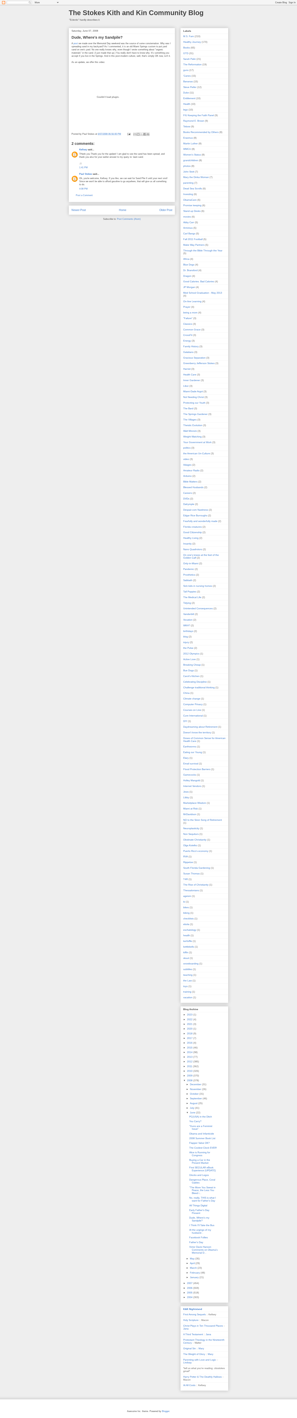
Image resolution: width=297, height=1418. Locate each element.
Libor (186, 386)
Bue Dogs (188, 670)
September (196, 1098)
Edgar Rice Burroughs (195, 515)
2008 (190, 1080)
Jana (186, 1328)
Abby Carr (188, 222)
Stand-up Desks (192, 211)
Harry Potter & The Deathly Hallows (202, 1376)
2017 (190, 1038)
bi (184, 901)
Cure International (193, 715)
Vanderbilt (188, 614)
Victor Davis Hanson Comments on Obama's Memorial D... (203, 1249)
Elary (186, 758)
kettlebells (188, 946)
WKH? (186, 625)
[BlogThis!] (138, 134)
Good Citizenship (192, 532)
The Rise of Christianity (195, 884)
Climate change (191, 698)
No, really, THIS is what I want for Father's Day (202, 1199)
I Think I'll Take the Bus (201, 1225)
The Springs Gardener (195, 414)
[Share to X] (141, 134)
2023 (190, 1014)
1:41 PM (83, 167)
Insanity (187, 543)
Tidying (187, 603)
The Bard (188, 408)
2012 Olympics (191, 653)
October (194, 1093)
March (193, 1267)
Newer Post (79, 210)
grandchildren (190, 160)
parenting (188, 182)
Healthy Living (191, 538)
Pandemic (188, 569)
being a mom (190, 312)
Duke (186, 92)
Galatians (188, 352)
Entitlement (189, 98)
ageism (187, 896)
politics (187, 447)
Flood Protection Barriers (196, 769)
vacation (187, 997)
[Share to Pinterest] (148, 134)
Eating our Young (192, 752)
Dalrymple (188, 504)
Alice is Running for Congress (199, 1154)
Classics (187, 323)
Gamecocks (189, 774)
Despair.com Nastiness (195, 509)
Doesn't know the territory (197, 732)
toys (185, 986)
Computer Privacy (193, 704)
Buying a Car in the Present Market (199, 1161)
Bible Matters (190, 481)
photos (187, 166)
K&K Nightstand (192, 1309)
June (193, 1112)
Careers (187, 493)
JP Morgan (189, 287)
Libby (186, 797)
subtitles (187, 969)
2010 (190, 1071)
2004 (190, 1297)
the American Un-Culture (196, 453)
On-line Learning (192, 301)
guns (186, 70)
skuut (186, 958)
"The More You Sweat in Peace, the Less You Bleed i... (202, 1190)
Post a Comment (84, 195)
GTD (185, 53)
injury (186, 642)
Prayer (186, 306)
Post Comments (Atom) (129, 219)
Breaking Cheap (192, 664)
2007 (190, 1283)
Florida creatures (192, 526)
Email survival (190, 763)
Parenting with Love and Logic (199, 1359)
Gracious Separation (194, 357)
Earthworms (189, 746)
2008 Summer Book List (202, 1138)
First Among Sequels (194, 1314)
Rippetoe (188, 862)
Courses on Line (192, 710)
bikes (186, 907)
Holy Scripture (191, 1320)
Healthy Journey (192, 42)
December (196, 1084)
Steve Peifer (189, 87)
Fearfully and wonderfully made (200, 521)
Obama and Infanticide (201, 1133)
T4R (185, 879)
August (194, 1103)
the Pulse (188, 648)
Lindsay (187, 1362)
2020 (190, 1028)
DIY (185, 721)
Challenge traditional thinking (199, 687)
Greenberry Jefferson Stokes (199, 363)
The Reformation (192, 64)
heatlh (186, 935)
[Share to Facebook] (144, 134)
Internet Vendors (192, 786)
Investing (188, 194)
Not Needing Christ (193, 397)
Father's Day (196, 1242)
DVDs (186, 498)
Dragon (187, 276)
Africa (186, 259)
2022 (190, 1019)
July (192, 1107)
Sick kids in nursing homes (197, 586)
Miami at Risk (190, 808)
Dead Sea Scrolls (192, 188)
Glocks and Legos (199, 1175)
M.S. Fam (188, 36)
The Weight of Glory (194, 1354)
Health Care (189, 374)
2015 (190, 1047)
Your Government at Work (197, 442)
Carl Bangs (189, 233)
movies (187, 216)
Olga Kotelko (190, 845)
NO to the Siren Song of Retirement (202, 820)
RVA (185, 856)
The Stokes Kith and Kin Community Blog (136, 12)
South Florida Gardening (196, 867)
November (196, 1089)
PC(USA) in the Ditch (200, 1116)
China (186, 693)
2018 (190, 1033)
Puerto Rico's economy (195, 851)
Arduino (187, 476)
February (195, 1272)
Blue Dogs (188, 264)
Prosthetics (189, 574)
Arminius (188, 227)
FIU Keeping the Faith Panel (198, 115)
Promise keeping (192, 205)
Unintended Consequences (198, 608)
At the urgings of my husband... (200, 1231)
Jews (186, 791)
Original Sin (189, 1348)
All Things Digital (198, 1205)
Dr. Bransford (190, 270)
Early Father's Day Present (199, 1211)
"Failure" (187, 318)
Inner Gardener (191, 380)
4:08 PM (83, 188)
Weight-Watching (192, 436)
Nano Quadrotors (192, 549)
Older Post (165, 210)
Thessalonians (191, 890)
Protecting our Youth (194, 402)
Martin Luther (190, 143)
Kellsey (83, 149)
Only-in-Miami (190, 563)
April (192, 1263)
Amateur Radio (191, 470)
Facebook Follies (198, 1237)
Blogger (165, 1411)
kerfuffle (187, 941)
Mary (201, 1348)
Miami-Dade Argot (193, 391)
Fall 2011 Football (193, 239)
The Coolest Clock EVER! (203, 1147)
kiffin (185, 952)
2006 (190, 1288)
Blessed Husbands (193, 487)
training (187, 991)
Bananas (188, 81)
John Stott (188, 171)
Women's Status (192, 154)
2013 (190, 1056)
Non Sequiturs (191, 834)
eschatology (189, 929)
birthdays (188, 631)
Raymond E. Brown (193, 120)
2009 (190, 1075)
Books (186, 47)
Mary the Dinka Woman (196, 177)
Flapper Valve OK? (199, 1143)
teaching (187, 975)
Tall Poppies (189, 591)
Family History (191, 346)
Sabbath (187, 580)
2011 (190, 1066)
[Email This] (135, 134)
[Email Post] (128, 134)
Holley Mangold (191, 780)
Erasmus (188, 137)
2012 (190, 1061)
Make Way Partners (194, 244)
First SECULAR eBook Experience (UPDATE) (202, 1169)
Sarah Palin (189, 59)
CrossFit (187, 335)
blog (185, 636)
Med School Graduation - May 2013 (202, 292)
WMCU (187, 149)
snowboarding (191, 963)
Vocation (187, 619)
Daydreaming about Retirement (200, 726)
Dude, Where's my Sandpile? (199, 1219)
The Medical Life (192, 597)
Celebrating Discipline (195, 681)
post (76, 43)
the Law (187, 980)
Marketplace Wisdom (194, 803)
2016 (190, 1042)
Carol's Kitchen (191, 676)
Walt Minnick (190, 431)
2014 (190, 1052)
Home (122, 210)
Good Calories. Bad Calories (198, 281)
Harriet (187, 369)
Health (186, 104)
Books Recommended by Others (201, 132)
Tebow (186, 126)
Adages (187, 464)
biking (186, 912)
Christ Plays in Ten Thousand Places (203, 1325)
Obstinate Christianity (194, 839)
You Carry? (195, 1121)
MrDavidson (189, 814)
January (194, 1277)
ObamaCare (190, 199)
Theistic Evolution (192, 425)
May (192, 1258)
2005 (190, 1292)
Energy (187, 340)
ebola (186, 924)
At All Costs (189, 1385)
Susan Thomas (191, 873)
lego (185, 109)
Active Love (189, 659)
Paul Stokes (85, 174)
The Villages (190, 419)
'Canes (187, 75)
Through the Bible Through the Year (202, 250)
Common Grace (192, 329)
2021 (190, 1024)
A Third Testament (193, 1334)
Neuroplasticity (191, 828)
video (186, 459)
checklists (188, 918)
